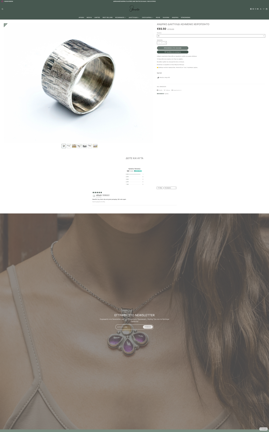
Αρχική (81, 17)
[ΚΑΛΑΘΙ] (266, 9)
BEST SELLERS (108, 17)
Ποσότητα (159, 40)
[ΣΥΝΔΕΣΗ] (261, 9)
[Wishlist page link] (263, 9)
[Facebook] (251, 9)
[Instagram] (255, 9)
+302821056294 (8, 1)
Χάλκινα (166, 17)
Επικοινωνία (185, 17)
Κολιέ (158, 17)
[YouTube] (257, 9)
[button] (160, 93)
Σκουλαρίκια (147, 17)
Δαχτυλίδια (133, 17)
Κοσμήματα (119, 17)
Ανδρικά (175, 17)
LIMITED (97, 17)
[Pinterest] (253, 9)
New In (89, 17)
